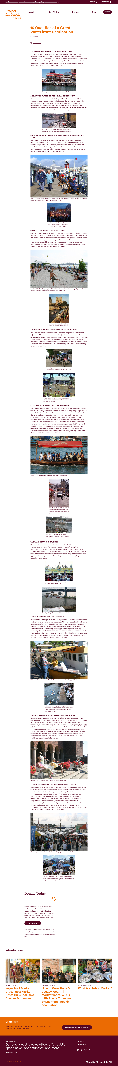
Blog (94, 12)
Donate (107, 12)
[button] (32, 12)
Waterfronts (37, 43)
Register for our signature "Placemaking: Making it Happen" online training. (32, 2)
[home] (14, 15)
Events (75, 12)
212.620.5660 (85, 1027)
